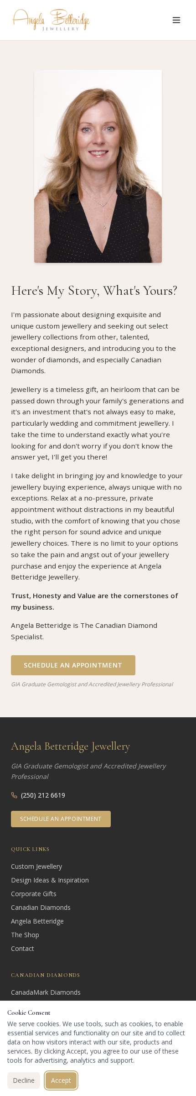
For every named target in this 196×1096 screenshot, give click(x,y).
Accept (61, 1080)
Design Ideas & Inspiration (50, 880)
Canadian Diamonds (41, 907)
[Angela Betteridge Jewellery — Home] (51, 20)
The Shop (25, 934)
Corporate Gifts (34, 893)
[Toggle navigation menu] (176, 20)
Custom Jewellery (36, 866)
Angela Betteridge (37, 921)
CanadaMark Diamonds (46, 992)
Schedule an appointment (61, 819)
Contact (22, 948)
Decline (24, 1080)
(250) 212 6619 (43, 795)
